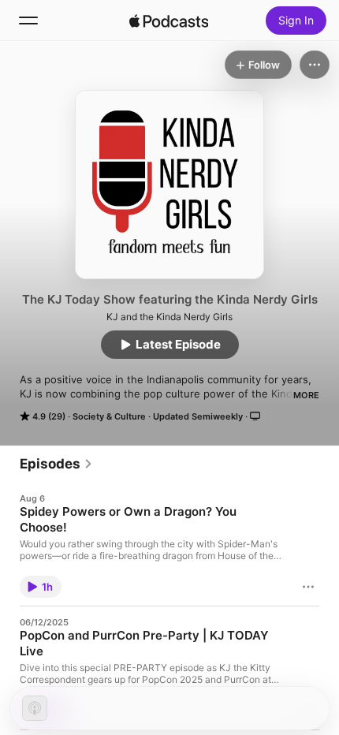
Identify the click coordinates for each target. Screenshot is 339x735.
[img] (168, 20)
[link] (56, 463)
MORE (306, 395)
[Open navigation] (28, 20)
